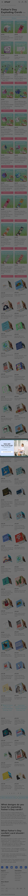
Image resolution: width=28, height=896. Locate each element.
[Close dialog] (27, 441)
